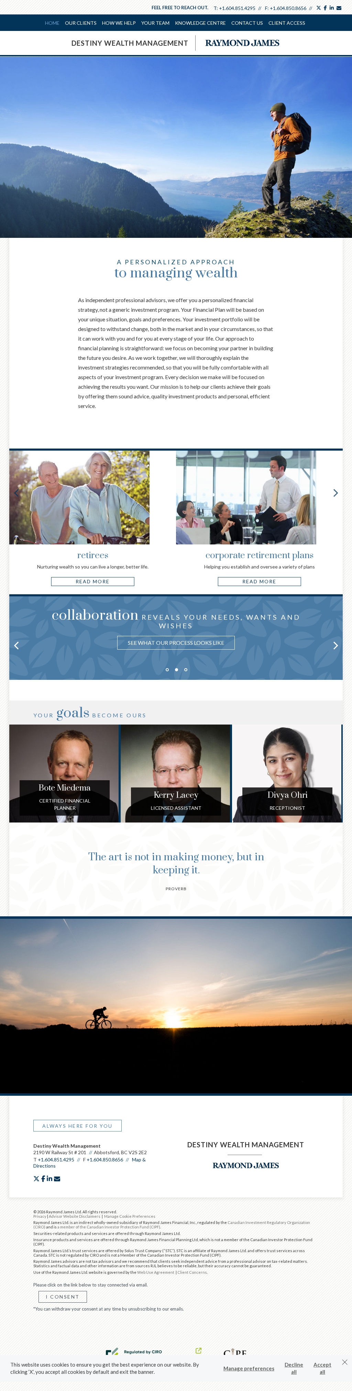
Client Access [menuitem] (286, 23)
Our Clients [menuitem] (81, 23)
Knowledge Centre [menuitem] (200, 23)
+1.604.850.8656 (288, 8)
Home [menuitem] (52, 23)
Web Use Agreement (156, 1272)
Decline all (294, 1368)
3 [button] (186, 670)
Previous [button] (16, 645)
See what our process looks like (176, 642)
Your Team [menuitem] (155, 23)
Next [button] (336, 645)
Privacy (39, 1216)
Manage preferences (248, 1368)
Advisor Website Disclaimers (74, 1216)
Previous (16, 492)
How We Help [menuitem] (119, 23)
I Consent (63, 1297)
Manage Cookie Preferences (129, 1216)
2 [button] (176, 670)
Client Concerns (192, 1272)
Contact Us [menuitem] (247, 23)
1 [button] (167, 670)
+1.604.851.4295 (237, 8)
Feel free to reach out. (180, 7)
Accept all (322, 1368)
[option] (176, 630)
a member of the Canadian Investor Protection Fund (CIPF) (108, 1227)
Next (335, 492)
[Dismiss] (344, 1362)
